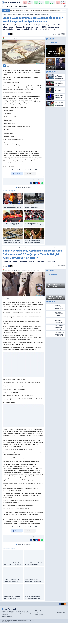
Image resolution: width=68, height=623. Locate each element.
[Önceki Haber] (63, 10)
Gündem (9, 6)
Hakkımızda (38, 610)
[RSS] (65, 604)
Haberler (5, 14)
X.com (31, 173)
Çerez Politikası (39, 614)
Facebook (17, 173)
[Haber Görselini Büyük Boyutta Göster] (23, 52)
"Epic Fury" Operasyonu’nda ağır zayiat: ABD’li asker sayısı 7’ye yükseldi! (29, 10)
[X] (62, 604)
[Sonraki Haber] (65, 10)
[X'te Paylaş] (11, 34)
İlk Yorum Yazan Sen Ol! (24, 187)
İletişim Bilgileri (61, 612)
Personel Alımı (23, 6)
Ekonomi (15, 6)
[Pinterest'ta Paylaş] (39, 183)
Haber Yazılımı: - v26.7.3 (55, 620)
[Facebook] (60, 604)
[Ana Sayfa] (5, 7)
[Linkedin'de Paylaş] (36, 183)
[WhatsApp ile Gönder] (42, 183)
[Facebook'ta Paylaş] (9, 34)
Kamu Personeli (10, 65)
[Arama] (65, 6)
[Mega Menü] (3, 7)
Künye (36, 612)
